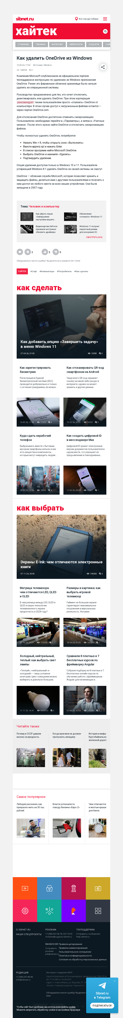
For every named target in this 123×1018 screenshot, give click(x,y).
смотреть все (94, 237)
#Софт (33, 271)
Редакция (22, 972)
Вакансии (51, 943)
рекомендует (25, 102)
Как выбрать (40, 507)
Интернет (57, 44)
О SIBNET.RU (23, 929)
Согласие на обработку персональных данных (83, 959)
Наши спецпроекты (29, 934)
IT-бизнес (23, 44)
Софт (109, 44)
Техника (41, 44)
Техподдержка (85, 929)
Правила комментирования (73, 947)
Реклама (50, 929)
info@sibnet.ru (23, 979)
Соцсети (94, 44)
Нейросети (76, 44)
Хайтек (36, 30)
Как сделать (39, 287)
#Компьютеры (47, 271)
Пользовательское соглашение (75, 951)
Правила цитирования (70, 944)
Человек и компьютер (44, 206)
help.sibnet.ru (83, 936)
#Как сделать (81, 271)
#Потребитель (64, 271)
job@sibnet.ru (52, 954)
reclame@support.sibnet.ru (58, 936)
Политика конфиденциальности (75, 955)
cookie (72, 1007)
